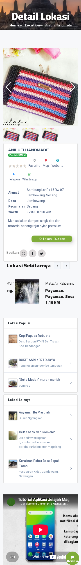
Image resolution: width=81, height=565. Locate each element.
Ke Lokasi (52, 239)
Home (14, 25)
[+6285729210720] (14, 174)
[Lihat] (40, 87)
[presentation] (57, 265)
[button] (72, 87)
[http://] (57, 160)
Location (32, 25)
